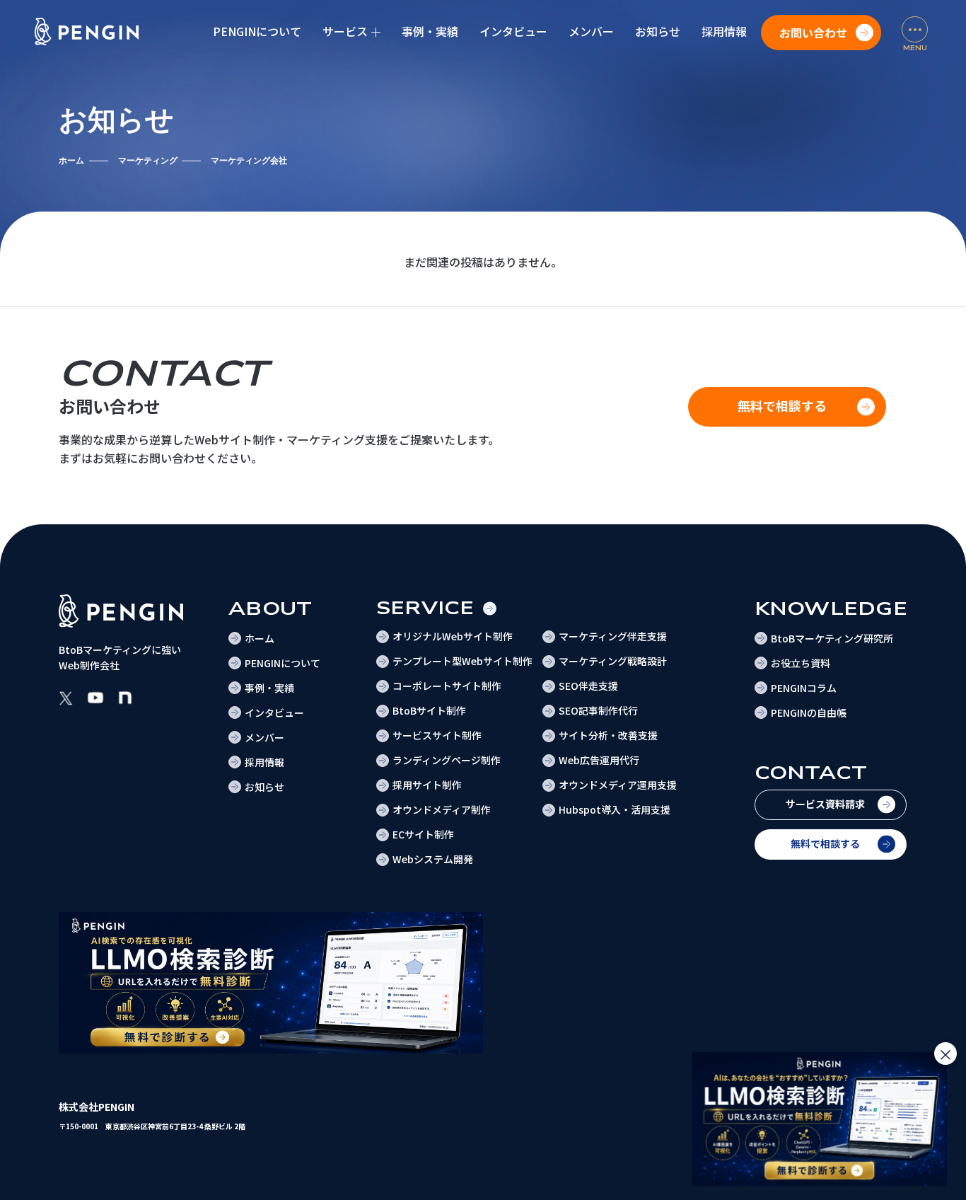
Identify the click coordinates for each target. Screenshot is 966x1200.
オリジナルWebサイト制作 (452, 636)
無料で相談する (825, 843)
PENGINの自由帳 (808, 712)
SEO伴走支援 (588, 686)
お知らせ (657, 31)
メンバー (591, 31)
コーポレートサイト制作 (446, 686)
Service (425, 608)
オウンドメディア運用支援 (618, 785)
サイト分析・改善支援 (608, 735)
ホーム (71, 160)
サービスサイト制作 (437, 735)
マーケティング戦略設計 (613, 661)
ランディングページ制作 (446, 760)
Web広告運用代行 (599, 760)
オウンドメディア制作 (441, 809)
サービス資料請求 (825, 804)
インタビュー (513, 31)
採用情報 (724, 31)
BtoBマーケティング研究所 (832, 638)
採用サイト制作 (427, 785)
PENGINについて (257, 31)
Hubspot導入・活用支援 (614, 809)
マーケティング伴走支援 (613, 636)
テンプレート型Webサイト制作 (462, 661)
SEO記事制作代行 (598, 710)
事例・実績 (430, 31)
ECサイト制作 (423, 834)
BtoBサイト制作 (429, 710)
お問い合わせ (813, 32)
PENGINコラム (804, 688)
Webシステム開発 (432, 859)
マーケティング (148, 160)
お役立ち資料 (800, 663)
